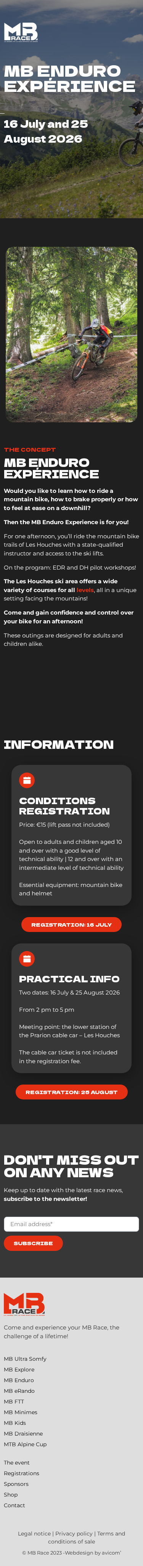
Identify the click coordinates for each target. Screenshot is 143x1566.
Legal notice (34, 1533)
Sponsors (16, 1484)
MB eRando (19, 1390)
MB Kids (15, 1423)
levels (85, 590)
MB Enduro (19, 1380)
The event (17, 1462)
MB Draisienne (23, 1433)
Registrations (21, 1473)
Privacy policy (74, 1533)
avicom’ (111, 1553)
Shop (11, 1494)
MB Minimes (20, 1412)
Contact (14, 1505)
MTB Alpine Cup (25, 1444)
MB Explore (19, 1369)
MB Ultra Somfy (25, 1358)
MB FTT (14, 1401)
